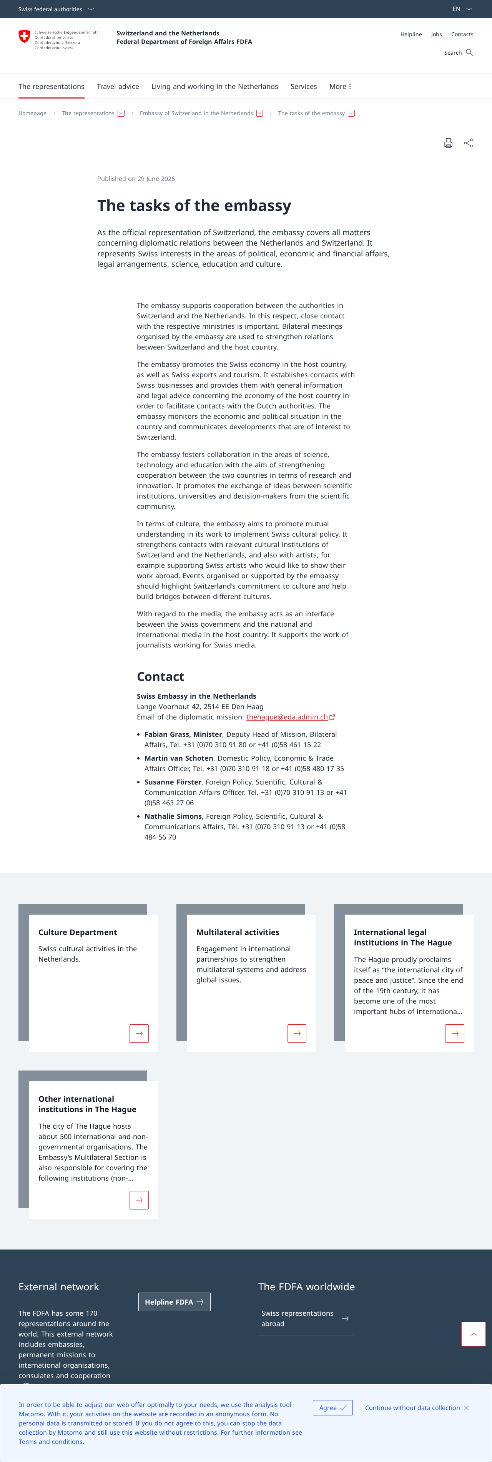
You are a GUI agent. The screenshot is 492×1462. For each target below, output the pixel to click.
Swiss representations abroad (297, 1318)
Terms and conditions (51, 1441)
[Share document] (468, 143)
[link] (88, 978)
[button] (51, 86)
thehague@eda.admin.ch (287, 716)
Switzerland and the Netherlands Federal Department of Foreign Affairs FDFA (184, 37)
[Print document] (448, 143)
